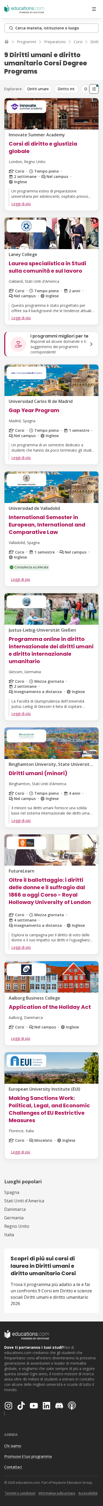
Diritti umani (38, 88)
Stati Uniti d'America (24, 1201)
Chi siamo (12, 1445)
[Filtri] (94, 89)
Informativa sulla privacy (57, 1493)
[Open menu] (94, 9)
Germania (14, 1218)
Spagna (11, 1192)
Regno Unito (16, 1226)
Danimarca (15, 1209)
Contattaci (13, 1466)
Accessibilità (87, 1493)
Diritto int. (66, 88)
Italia (9, 1235)
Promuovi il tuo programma (28, 1456)
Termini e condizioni (20, 1493)
